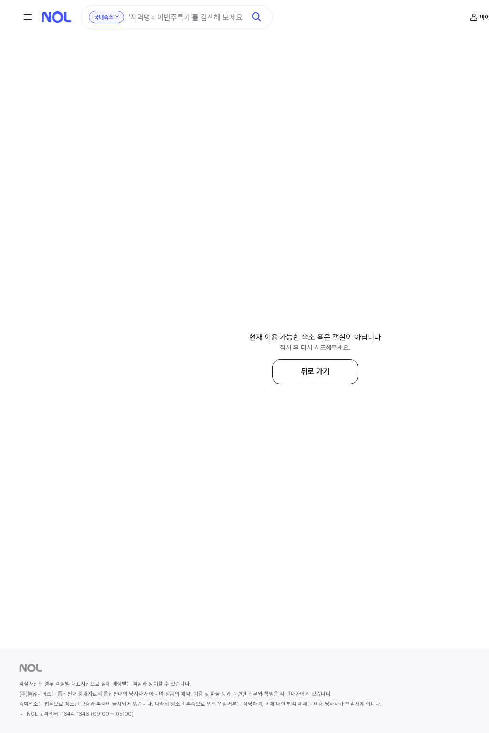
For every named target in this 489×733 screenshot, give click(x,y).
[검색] (256, 17)
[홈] (56, 17)
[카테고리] (27, 17)
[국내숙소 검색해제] (117, 17)
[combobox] (187, 17)
